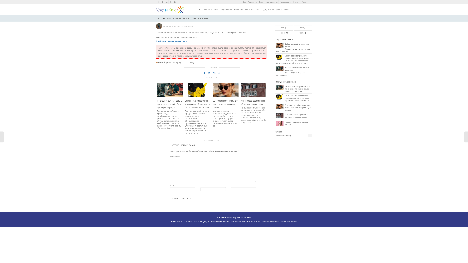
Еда (215, 10)
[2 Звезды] (159, 62)
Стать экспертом (286, 2)
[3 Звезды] (161, 62)
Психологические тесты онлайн (178, 26)
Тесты (286, 10)
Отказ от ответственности (268, 2)
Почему (283, 33)
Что (282, 28)
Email (202, 186)
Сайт (232, 186)
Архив (304, 2)
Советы (301, 33)
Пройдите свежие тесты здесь (171, 41)
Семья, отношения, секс (243, 10)
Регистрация (252, 2)
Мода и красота (226, 10)
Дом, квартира (268, 10)
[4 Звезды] (163, 62)
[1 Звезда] (157, 62)
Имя (172, 186)
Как (301, 28)
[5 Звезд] (165, 62)
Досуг (278, 10)
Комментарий (175, 156)
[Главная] (200, 10)
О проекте (296, 2)
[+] (170, 89)
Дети (257, 10)
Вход (244, 2)
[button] (158, 111)
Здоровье (206, 10)
